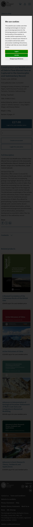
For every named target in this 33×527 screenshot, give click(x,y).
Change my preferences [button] (16, 59)
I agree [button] (16, 51)
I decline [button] (16, 55)
